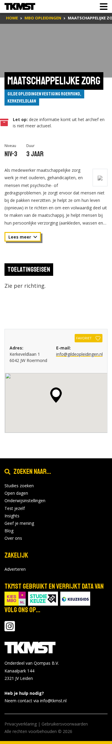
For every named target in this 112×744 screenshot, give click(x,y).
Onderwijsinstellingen (24, 500)
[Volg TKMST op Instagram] (9, 629)
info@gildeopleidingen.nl (79, 354)
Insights (11, 516)
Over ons (13, 538)
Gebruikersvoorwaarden (65, 724)
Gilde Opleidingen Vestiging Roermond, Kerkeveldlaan (44, 97)
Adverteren (15, 569)
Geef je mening (19, 523)
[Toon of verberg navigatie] (102, 6)
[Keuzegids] (75, 598)
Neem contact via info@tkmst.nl (35, 700)
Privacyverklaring (20, 724)
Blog (8, 530)
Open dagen (16, 493)
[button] (56, 395)
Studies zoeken (19, 485)
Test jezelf (14, 508)
